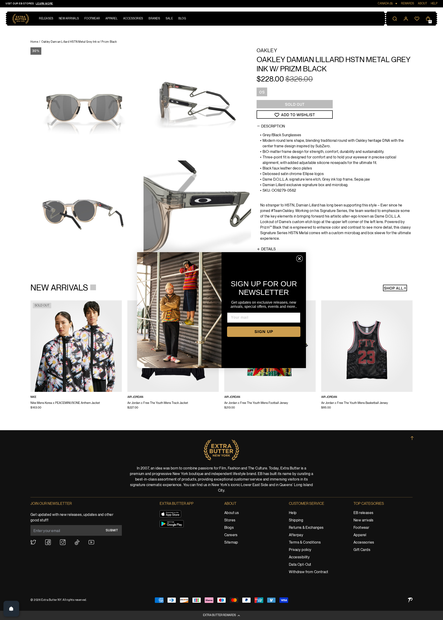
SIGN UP (263, 331)
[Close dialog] (299, 258)
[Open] (11, 609)
